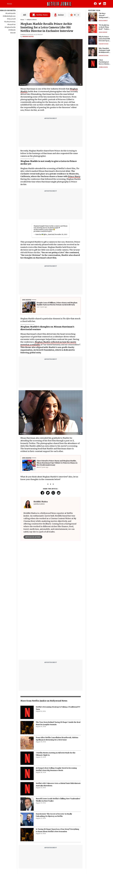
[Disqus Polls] (51, 570)
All (24, 15)
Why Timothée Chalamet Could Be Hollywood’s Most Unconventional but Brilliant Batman (104, 50)
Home (9, 4)
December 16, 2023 (61, 234)
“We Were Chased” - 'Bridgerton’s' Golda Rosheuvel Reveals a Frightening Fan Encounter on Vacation (104, 15)
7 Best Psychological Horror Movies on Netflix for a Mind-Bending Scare (104, 62)
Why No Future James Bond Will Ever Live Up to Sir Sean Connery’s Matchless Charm (104, 39)
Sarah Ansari (103, 32)
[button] (81, 84)
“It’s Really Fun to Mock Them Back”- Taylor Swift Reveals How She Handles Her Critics (105, 27)
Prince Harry (74, 176)
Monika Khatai (103, 67)
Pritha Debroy (103, 20)
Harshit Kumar (103, 44)
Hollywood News (32, 19)
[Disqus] (50, 630)
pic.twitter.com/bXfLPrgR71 (43, 231)
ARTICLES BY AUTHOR (32, 537)
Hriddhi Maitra (28, 36)
